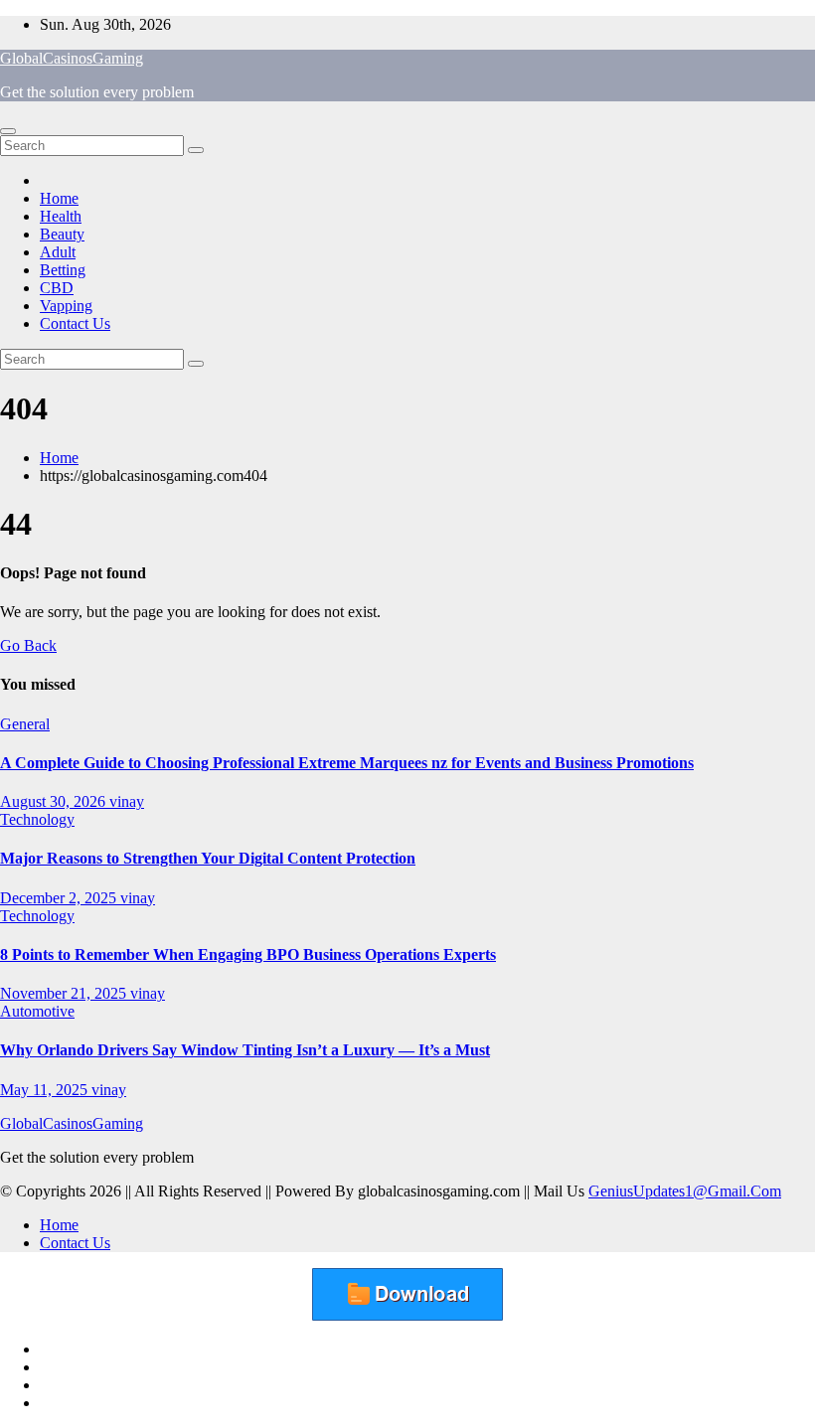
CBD (57, 287)
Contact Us (75, 323)
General (25, 723)
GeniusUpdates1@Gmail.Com (684, 1191)
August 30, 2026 (54, 801)
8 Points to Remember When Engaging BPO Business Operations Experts (248, 954)
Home (59, 198)
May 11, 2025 (45, 1089)
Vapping (66, 305)
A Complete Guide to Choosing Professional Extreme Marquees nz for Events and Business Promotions (347, 762)
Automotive (37, 1011)
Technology (37, 819)
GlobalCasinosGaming (71, 58)
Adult (58, 251)
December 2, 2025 (60, 897)
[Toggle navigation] (8, 131)
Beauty (62, 234)
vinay (126, 801)
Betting (62, 269)
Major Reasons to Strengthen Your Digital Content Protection (207, 858)
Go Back (28, 645)
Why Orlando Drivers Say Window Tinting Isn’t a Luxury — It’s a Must (245, 1049)
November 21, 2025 (65, 993)
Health (61, 216)
